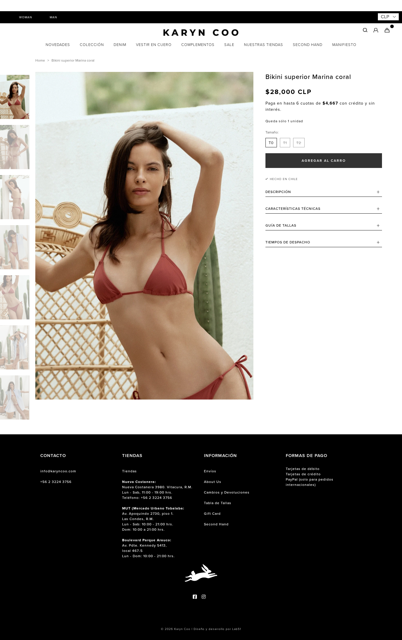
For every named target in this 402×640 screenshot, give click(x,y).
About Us (212, 481)
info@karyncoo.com (58, 471)
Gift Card (212, 513)
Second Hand (216, 524)
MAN (53, 17)
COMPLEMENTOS (198, 44)
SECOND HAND (308, 44)
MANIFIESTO (344, 44)
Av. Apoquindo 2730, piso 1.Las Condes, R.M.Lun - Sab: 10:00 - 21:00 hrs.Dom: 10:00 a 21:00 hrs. (153, 519)
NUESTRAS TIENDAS (263, 44)
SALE (229, 44)
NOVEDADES (58, 44)
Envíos (210, 471)
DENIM (120, 44)
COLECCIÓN (92, 44)
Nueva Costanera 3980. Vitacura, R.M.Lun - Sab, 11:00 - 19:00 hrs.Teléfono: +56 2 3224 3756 (157, 489)
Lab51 (236, 629)
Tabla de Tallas (217, 503)
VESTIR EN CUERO (154, 44)
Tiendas (129, 471)
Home (40, 60)
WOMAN (25, 17)
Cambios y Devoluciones (227, 492)
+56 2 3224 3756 (56, 481)
